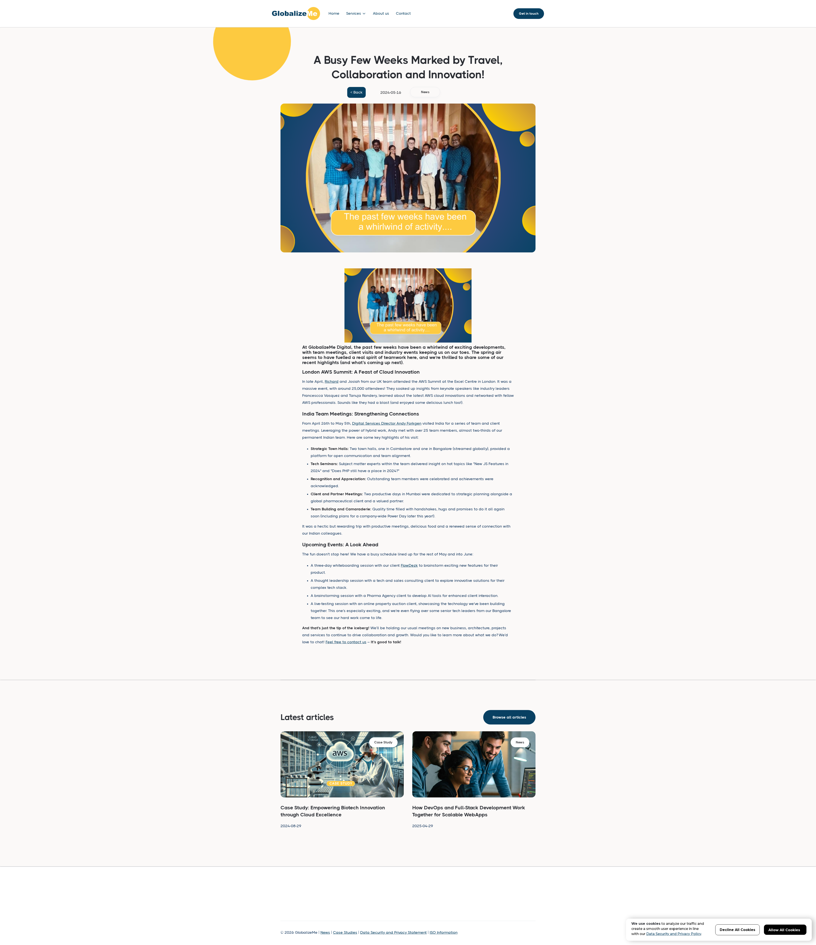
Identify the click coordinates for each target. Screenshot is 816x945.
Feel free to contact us (346, 642)
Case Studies (345, 932)
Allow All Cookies (784, 930)
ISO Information (444, 932)
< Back (356, 92)
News (325, 932)
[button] (356, 13)
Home (334, 13)
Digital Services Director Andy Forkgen (386, 423)
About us (381, 13)
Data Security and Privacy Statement (393, 932)
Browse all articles (509, 717)
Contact (403, 13)
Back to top (515, 892)
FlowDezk (409, 565)
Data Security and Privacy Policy (673, 934)
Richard (332, 381)
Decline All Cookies (737, 930)
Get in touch (528, 13)
